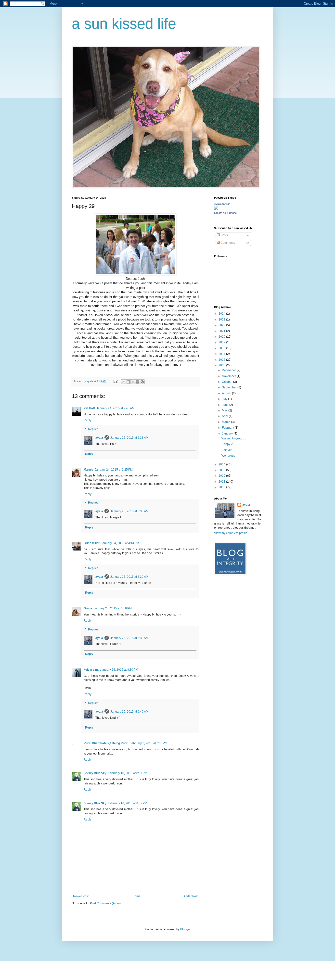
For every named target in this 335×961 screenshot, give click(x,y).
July (225, 399)
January (227, 433)
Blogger (185, 929)
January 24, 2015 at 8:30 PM (119, 669)
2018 (222, 348)
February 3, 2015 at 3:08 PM (148, 743)
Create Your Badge (225, 212)
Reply (87, 420)
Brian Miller (92, 543)
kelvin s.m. (91, 669)
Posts (224, 235)
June (225, 405)
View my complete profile (230, 533)
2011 (222, 481)
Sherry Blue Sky (95, 773)
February (228, 427)
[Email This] (123, 381)
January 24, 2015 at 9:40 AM (115, 408)
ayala (99, 437)
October (227, 382)
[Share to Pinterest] (142, 381)
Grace (88, 608)
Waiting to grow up (233, 438)
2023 (222, 319)
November (229, 376)
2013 (222, 470)
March (226, 422)
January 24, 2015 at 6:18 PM (113, 608)
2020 (222, 336)
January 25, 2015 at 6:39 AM (129, 576)
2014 (222, 464)
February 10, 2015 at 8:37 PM (127, 773)
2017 (222, 354)
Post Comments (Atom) (105, 903)
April (225, 416)
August (227, 393)
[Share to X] (132, 381)
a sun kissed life (124, 23)
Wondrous (228, 455)
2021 (222, 331)
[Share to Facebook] (137, 381)
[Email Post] (115, 381)
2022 (222, 325)
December (229, 370)
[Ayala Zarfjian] (216, 209)
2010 (222, 487)
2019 (222, 342)
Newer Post (81, 896)
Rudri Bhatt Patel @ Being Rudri (106, 743)
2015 (222, 365)
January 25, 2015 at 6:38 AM (129, 437)
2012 (222, 475)
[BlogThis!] (128, 381)
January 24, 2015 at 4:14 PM (120, 543)
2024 (222, 313)
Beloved (226, 450)
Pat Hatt (89, 408)
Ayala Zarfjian (222, 203)
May (225, 410)
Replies (93, 429)
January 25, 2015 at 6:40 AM (129, 711)
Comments (227, 242)
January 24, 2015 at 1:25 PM (114, 469)
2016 (222, 359)
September (229, 387)
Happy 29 (227, 444)
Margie (88, 469)
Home (136, 896)
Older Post (191, 896)
